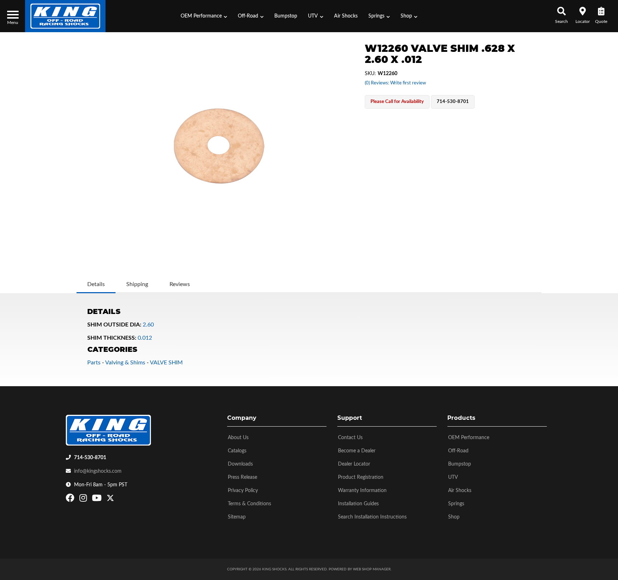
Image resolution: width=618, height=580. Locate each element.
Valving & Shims (125, 362)
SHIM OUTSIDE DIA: (114, 325)
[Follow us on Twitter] (110, 499)
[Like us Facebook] (71, 499)
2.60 (148, 325)
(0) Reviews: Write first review (395, 83)
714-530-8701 (90, 457)
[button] (203, 16)
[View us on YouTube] (97, 499)
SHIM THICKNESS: (111, 338)
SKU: (370, 73)
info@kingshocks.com (98, 471)
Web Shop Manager (372, 569)
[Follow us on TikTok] (118, 499)
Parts (93, 362)
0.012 (145, 338)
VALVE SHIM (166, 362)
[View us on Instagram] (84, 499)
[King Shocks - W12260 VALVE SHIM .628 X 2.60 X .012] (219, 146)
